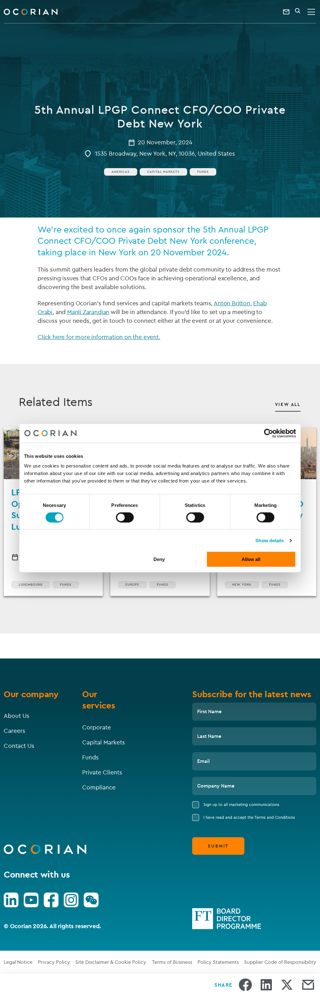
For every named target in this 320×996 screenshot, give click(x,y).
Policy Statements (218, 962)
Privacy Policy (54, 962)
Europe (132, 585)
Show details (269, 540)
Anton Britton (232, 303)
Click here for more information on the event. (99, 337)
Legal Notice (18, 962)
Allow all (251, 559)
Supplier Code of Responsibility (280, 962)
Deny (159, 559)
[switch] (125, 517)
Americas (121, 172)
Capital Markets (163, 172)
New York (242, 585)
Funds (203, 172)
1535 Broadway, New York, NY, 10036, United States (165, 153)
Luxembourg (30, 585)
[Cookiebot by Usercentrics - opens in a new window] (268, 433)
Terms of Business (172, 962)
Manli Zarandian (88, 312)
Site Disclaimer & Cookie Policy (110, 962)
